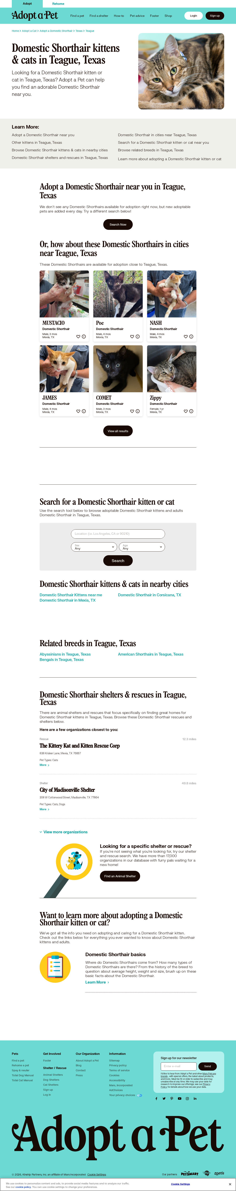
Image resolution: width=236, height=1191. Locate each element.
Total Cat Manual (22, 1080)
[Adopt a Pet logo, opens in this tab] (118, 1141)
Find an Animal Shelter (120, 876)
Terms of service (119, 1070)
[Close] (230, 1184)
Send (207, 1066)
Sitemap (114, 1060)
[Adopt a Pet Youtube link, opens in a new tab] (180, 1099)
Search (118, 560)
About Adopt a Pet (87, 1060)
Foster (154, 15)
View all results (118, 431)
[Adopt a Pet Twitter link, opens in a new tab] (165, 1099)
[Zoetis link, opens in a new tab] (219, 1173)
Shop (168, 15)
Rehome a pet (20, 1065)
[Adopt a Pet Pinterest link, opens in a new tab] (173, 1099)
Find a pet (18, 1060)
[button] (78, 336)
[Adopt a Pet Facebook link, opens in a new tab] (157, 1099)
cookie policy (23, 1187)
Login (193, 15)
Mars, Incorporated (120, 1085)
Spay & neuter (20, 1070)
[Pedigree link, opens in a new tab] (206, 1173)
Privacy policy (117, 1065)
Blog (78, 1065)
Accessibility (117, 1080)
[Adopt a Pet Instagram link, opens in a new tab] (188, 1099)
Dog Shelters (51, 1079)
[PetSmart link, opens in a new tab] (190, 1173)
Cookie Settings (96, 1174)
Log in (47, 1094)
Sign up (215, 15)
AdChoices (116, 1090)
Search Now (118, 224)
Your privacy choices (122, 1095)
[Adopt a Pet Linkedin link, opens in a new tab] (195, 1099)
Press (79, 1075)
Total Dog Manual (23, 1075)
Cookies (114, 1075)
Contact (81, 1070)
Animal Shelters (53, 1074)
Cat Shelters (50, 1084)
